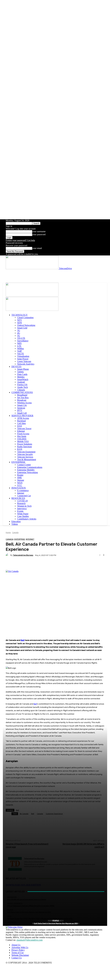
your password (39, 234)
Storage (20, 480)
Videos (14, 524)
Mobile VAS (23, 441)
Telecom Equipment (26, 452)
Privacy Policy (18, 950)
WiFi (19, 343)
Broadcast (21, 400)
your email (37, 248)
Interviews (22, 508)
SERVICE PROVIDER (22, 415)
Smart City (22, 405)
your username (39, 231)
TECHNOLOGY (19, 315)
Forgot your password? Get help (20, 240)
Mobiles (20, 377)
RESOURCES (18, 498)
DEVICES (16, 366)
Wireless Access (24, 402)
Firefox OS (22, 384)
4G (18, 333)
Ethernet (21, 431)
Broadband (22, 395)
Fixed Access (23, 433)
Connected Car (24, 495)
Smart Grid (22, 328)
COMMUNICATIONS (22, 392)
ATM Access (23, 418)
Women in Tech (24, 506)
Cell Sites (21, 423)
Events (20, 511)
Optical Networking (26, 325)
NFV (19, 320)
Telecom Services (25, 457)
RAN (19, 449)
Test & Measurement (26, 459)
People (56, 921)
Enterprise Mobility (26, 470)
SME (19, 477)
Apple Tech (22, 387)
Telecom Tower (24, 428)
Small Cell (22, 413)
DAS (19, 426)
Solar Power (22, 359)
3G (18, 330)
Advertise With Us (19, 947)
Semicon (21, 408)
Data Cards (22, 374)
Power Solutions (24, 444)
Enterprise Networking (27, 472)
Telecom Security (25, 454)
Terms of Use (17, 952)
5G (18, 335)
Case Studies (23, 516)
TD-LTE (21, 338)
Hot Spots (21, 436)
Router (20, 475)
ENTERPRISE (18, 462)
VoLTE (20, 353)
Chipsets (21, 390)
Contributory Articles (26, 519)
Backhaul (21, 421)
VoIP (19, 351)
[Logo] (32, 295)
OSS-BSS (21, 439)
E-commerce (23, 490)
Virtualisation (23, 356)
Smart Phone (23, 369)
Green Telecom (24, 361)
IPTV (19, 410)
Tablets (20, 371)
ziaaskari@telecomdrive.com (29, 940)
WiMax (20, 348)
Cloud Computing (25, 317)
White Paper (22, 513)
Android (21, 382)
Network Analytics (25, 364)
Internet (20, 493)
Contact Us (16, 958)
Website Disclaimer (20, 955)
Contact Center (24, 464)
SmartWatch (22, 379)
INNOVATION (18, 488)
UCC (19, 485)
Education (16, 521)
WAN (19, 482)
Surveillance (22, 341)
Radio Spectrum (24, 446)
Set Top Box (23, 397)
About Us (15, 945)
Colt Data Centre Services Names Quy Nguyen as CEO (56, 923)
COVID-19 (22, 501)
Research (21, 503)
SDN (19, 322)
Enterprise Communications (29, 467)
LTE (19, 346)
